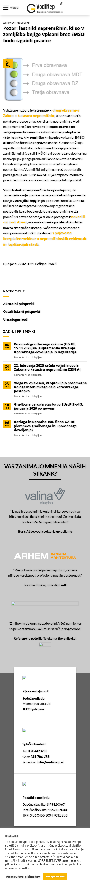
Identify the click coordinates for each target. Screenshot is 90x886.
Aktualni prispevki (16, 22)
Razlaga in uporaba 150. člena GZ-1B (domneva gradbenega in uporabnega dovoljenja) (45, 426)
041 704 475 (40, 756)
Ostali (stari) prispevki (21, 311)
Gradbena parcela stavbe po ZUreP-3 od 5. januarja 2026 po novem (48, 406)
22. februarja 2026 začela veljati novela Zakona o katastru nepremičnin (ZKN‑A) (47, 368)
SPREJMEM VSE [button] (55, 876)
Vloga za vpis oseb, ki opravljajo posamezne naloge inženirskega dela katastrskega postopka (50, 387)
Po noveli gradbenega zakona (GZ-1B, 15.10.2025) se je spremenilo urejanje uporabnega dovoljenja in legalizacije (45, 348)
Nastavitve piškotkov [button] (23, 876)
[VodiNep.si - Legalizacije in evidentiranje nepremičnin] (45, 7)
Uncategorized (15, 319)
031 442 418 (37, 751)
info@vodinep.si (49, 762)
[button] (10, 7)
